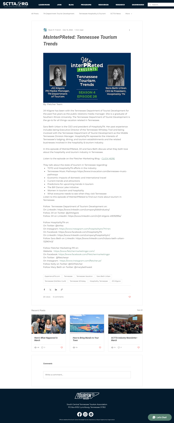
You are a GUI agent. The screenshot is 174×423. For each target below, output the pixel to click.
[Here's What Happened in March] (48, 324)
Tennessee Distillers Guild (55, 281)
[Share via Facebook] (44, 289)
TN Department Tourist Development (58, 14)
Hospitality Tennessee (99, 281)
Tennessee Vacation (84, 276)
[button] (120, 5)
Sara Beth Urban (103, 276)
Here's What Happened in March (46, 339)
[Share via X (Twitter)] (50, 289)
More (127, 14)
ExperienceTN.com (52, 276)
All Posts (35, 14)
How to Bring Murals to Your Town (86, 339)
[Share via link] (62, 289)
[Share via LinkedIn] (56, 289)
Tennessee (68, 276)
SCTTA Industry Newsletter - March (124, 339)
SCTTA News (115, 14)
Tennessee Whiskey (78, 281)
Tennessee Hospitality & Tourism (92, 14)
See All (140, 310)
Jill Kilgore (116, 281)
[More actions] (129, 29)
